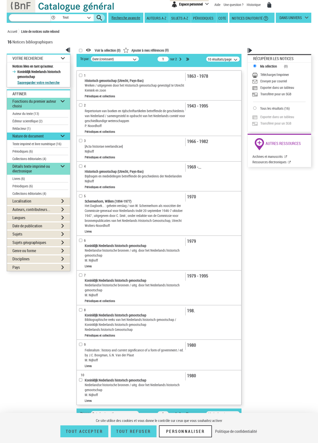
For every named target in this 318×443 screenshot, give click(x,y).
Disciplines (21, 259)
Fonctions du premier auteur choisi (34, 104)
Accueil (12, 31)
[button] (53, 17)
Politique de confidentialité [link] (236, 431)
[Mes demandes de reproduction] (269, 5)
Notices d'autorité (247, 17)
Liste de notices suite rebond (40, 31)
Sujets (17, 234)
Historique (254, 4)
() (150, 50)
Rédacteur (21, 128)
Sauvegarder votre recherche (38, 82)
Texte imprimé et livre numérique (36, 143)
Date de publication (27, 226)
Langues (18, 217)
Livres (18, 178)
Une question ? (234, 4)
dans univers (290, 19)
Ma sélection (268, 66)
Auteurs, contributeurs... (31, 209)
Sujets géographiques (29, 242)
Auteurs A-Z (156, 17)
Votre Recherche (27, 58)
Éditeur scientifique (27, 121)
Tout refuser (133, 431)
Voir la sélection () (107, 50)
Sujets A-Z (179, 17)
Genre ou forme (24, 250)
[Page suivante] (181, 59)
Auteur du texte (25, 113)
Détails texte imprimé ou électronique (31, 169)
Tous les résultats (271, 108)
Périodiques (203, 17)
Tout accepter (84, 431)
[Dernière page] (188, 59)
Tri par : (85, 58)
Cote (222, 17)
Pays (16, 267)
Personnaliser (185, 431)
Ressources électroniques (269, 162)
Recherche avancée (126, 17)
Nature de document (28, 136)
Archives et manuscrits (267, 156)
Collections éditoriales (29, 158)
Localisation (21, 201)
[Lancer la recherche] (99, 18)
